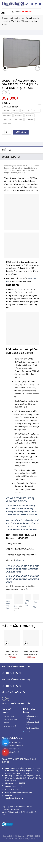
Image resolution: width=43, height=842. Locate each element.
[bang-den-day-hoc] (28, 596)
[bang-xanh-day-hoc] (9, 596)
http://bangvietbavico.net (14, 798)
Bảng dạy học (18, 18)
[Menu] (3, 12)
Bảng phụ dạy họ (35, 604)
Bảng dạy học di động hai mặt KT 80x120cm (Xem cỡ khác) (31, 653)
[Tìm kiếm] (32, 4)
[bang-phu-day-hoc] (36, 597)
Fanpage (20, 560)
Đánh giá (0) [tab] (11, 156)
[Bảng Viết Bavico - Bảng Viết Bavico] (15, 4)
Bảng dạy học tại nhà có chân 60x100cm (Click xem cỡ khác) (12, 653)
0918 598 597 (24, 12)
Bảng (16, 606)
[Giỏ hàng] (36, 4)
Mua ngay (21, 132)
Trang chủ (6, 18)
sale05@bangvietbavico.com (21, 792)
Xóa (39, 105)
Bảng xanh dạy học (8, 604)
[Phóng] (37, 68)
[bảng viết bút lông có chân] (18, 599)
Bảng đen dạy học (27, 604)
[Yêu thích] (40, 4)
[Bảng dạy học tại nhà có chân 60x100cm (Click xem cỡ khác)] (12, 638)
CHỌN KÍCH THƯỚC (10, 107)
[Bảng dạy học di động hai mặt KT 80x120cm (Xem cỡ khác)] (31, 638)
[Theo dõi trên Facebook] (4, 699)
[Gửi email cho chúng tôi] (8, 699)
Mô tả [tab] (6, 150)
